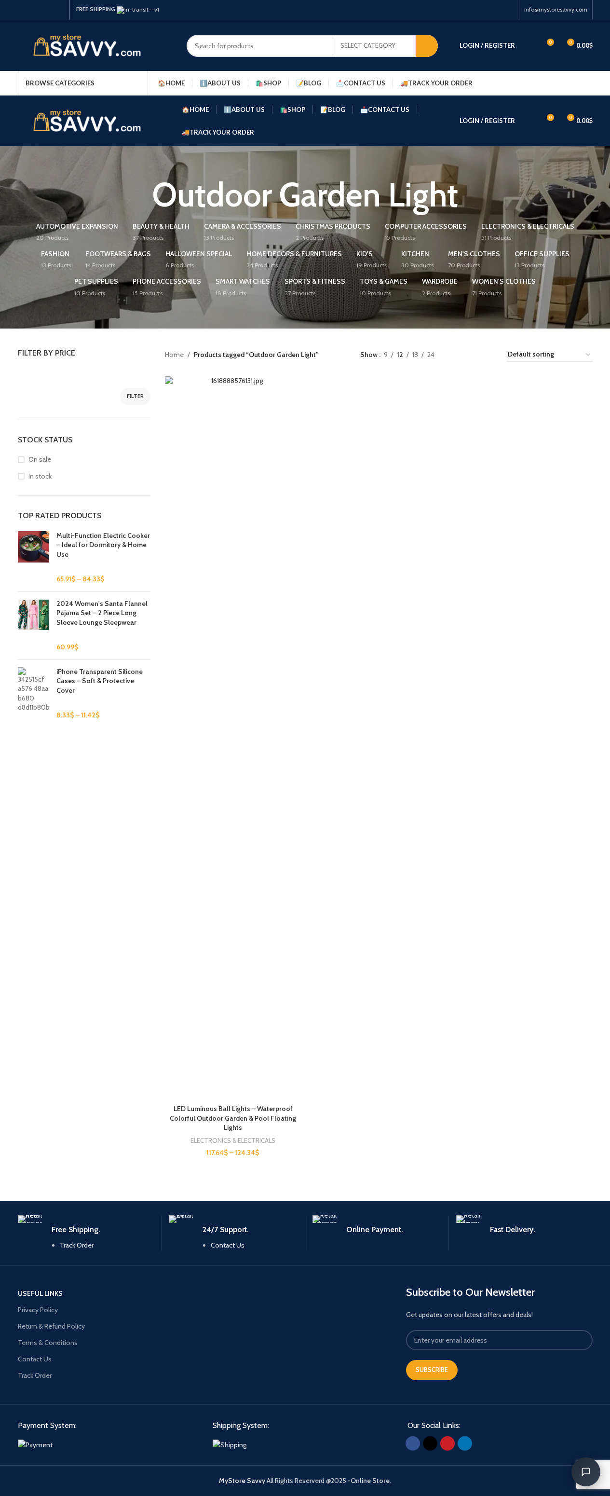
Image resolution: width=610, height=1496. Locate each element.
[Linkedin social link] (58, 9)
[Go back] (140, 195)
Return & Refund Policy (51, 1326)
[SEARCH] (427, 46)
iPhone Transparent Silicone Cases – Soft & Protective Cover (99, 681)
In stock (40, 476)
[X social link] (35, 9)
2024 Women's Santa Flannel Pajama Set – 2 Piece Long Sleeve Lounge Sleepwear (102, 613)
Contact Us (227, 1245)
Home (174, 354)
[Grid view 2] (456, 355)
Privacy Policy (38, 1309)
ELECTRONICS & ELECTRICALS (232, 1140)
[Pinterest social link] (47, 9)
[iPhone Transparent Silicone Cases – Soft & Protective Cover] (33, 693)
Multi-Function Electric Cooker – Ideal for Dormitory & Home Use (103, 545)
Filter (135, 395)
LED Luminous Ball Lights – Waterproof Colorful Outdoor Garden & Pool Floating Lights (233, 1118)
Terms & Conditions (48, 1342)
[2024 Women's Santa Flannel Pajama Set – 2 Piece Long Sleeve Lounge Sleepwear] (33, 625)
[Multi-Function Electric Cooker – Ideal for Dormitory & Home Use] (33, 557)
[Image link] (35, 1444)
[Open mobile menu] (588, 83)
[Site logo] (95, 45)
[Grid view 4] (487, 355)
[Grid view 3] (472, 355)
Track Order (77, 1245)
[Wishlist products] (528, 45)
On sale (39, 459)
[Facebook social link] (23, 9)
